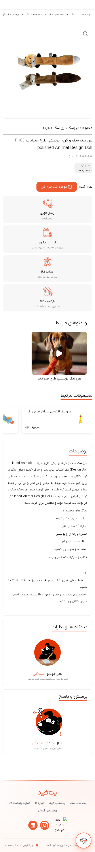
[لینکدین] (33, 825)
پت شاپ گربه (57, 803)
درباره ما (39, 803)
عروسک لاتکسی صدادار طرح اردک (49, 412)
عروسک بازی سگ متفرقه (60, 128)
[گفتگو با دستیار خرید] (83, 840)
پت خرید (86, 14)
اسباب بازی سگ (57, 14)
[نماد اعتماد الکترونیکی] (60, 830)
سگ (73, 14)
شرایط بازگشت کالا (19, 803)
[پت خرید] (47, 792)
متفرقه (87, 128)
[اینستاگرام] (44, 825)
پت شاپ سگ (78, 803)
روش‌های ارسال (47, 810)
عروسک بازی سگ (34, 14)
